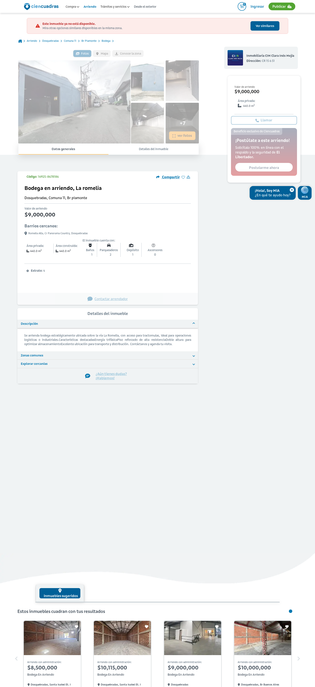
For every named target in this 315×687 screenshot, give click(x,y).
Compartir (170, 177)
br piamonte (88, 40)
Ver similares (265, 26)
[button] (107, 324)
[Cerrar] (292, 190)
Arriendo (90, 7)
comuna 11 (70, 40)
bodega (106, 40)
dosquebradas (50, 40)
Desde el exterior (145, 7)
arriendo (32, 40)
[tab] (59, 593)
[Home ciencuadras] (42, 7)
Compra (71, 6)
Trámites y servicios (113, 6)
